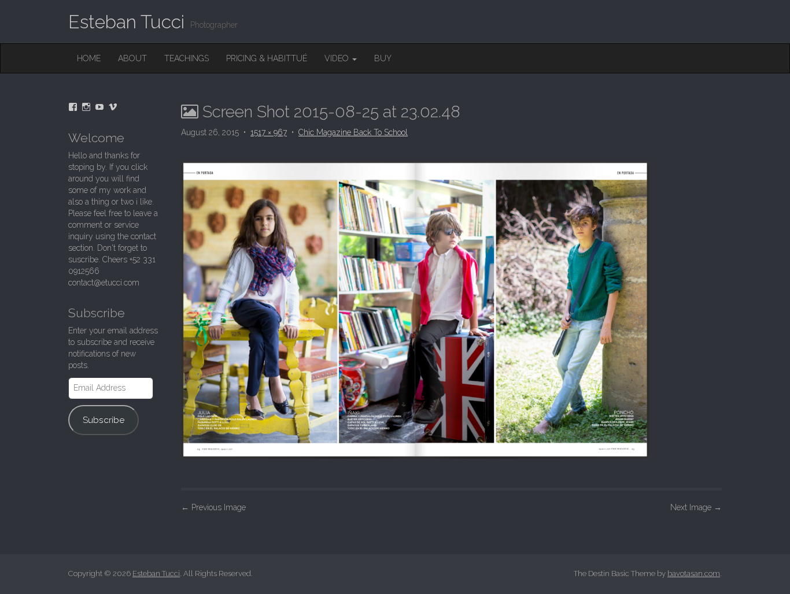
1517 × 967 (268, 132)
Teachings (186, 58)
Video (337, 58)
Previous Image (213, 507)
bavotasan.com (693, 573)
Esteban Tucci (126, 21)
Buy (383, 58)
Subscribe (103, 419)
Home (89, 58)
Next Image (696, 507)
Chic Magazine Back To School (353, 132)
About (132, 58)
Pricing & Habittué (266, 58)
